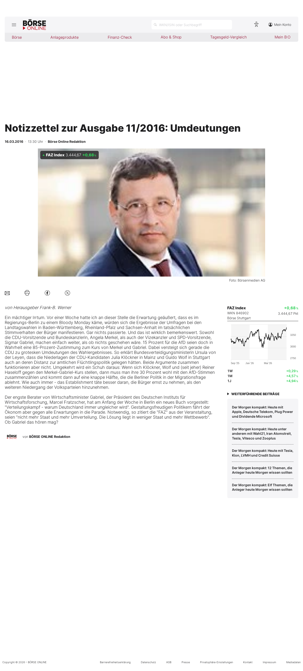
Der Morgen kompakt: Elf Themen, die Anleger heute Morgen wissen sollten (262, 487)
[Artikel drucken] (27, 293)
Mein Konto (282, 25)
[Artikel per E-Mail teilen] (7, 292)
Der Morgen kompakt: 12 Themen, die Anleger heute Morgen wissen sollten (262, 470)
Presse (186, 662)
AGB (168, 662)
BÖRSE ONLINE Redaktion (49, 437)
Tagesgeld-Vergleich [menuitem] (228, 37)
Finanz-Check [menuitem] (120, 37)
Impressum (269, 662)
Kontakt (248, 662)
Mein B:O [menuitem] (282, 37)
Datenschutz (148, 662)
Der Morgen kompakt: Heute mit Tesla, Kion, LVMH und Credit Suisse (262, 453)
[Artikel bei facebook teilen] (47, 292)
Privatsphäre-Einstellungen (216, 662)
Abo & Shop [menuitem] (171, 37)
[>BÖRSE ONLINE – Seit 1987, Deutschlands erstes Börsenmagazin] (34, 25)
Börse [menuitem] (17, 37)
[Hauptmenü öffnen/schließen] (14, 25)
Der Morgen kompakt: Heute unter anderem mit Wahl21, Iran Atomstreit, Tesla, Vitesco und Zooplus (262, 433)
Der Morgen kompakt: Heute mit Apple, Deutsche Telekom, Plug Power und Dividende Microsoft (262, 411)
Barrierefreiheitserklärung (115, 662)
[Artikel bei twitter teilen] (67, 292)
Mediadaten (293, 662)
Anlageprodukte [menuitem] (64, 37)
